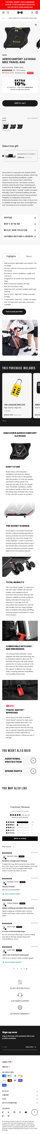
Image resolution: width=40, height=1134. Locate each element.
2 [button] (17, 969)
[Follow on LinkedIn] (8, 1116)
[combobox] (7, 1062)
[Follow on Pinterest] (20, 1112)
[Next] (37, 5)
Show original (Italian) (12, 894)
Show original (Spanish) (13, 962)
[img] (7, 853)
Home (3, 18)
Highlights (11, 256)
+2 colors (7, 411)
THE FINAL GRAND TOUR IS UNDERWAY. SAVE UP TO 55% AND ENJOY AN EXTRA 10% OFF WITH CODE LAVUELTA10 (20, 5)
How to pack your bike (14, 312)
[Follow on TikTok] (3, 1116)
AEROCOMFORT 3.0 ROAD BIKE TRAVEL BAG (23, 18)
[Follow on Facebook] (3, 1112)
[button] (7, 70)
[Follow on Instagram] (14, 1112)
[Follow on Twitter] (8, 1112)
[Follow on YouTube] (26, 1112)
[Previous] (2, 5)
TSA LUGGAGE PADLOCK (14, 405)
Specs (29, 256)
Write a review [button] (20, 839)
